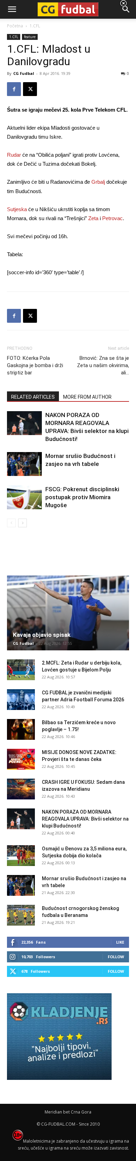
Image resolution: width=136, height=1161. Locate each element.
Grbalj (98, 182)
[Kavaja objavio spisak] (68, 612)
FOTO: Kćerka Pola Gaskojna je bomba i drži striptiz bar (35, 365)
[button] (126, 9)
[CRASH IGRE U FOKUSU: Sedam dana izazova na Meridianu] (21, 789)
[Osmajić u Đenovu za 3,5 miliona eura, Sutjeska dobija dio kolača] (21, 855)
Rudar (14, 155)
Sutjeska (17, 209)
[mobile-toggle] (12, 9)
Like (120, 942)
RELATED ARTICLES (33, 397)
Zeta (93, 218)
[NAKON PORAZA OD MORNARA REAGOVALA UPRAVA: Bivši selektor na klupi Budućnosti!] (24, 423)
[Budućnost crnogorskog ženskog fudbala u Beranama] (21, 915)
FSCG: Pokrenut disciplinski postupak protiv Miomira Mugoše (82, 497)
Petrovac (112, 218)
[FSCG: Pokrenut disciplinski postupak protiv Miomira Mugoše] (24, 497)
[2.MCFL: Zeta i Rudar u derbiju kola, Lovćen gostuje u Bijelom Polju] (21, 669)
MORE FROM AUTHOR (87, 397)
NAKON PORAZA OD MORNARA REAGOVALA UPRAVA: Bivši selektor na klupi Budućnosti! (85, 819)
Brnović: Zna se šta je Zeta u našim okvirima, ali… (103, 365)
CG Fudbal (23, 73)
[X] (30, 89)
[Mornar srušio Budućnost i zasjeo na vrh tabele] (24, 464)
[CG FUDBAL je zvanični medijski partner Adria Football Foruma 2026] (21, 699)
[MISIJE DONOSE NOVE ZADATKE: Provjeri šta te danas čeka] (21, 759)
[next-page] (22, 523)
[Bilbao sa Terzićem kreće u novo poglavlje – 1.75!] (21, 729)
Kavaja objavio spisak (41, 634)
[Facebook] (14, 89)
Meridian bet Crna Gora (68, 1112)
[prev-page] (11, 523)
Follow (116, 956)
